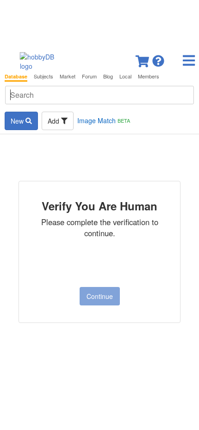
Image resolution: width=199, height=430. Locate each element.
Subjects (43, 76)
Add (54, 120)
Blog (108, 76)
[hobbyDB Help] (158, 58)
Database (16, 76)
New (18, 120)
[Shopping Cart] (143, 58)
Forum (89, 76)
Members (148, 76)
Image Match (103, 120)
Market (67, 76)
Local (125, 76)
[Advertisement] (99, 23)
